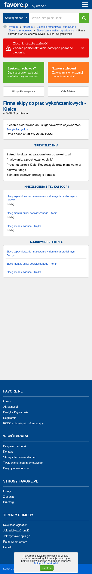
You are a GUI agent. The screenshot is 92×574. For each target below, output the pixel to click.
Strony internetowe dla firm (19, 457)
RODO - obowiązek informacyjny (23, 423)
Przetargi (8, 502)
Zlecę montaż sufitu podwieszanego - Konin (32, 213)
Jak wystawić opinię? (16, 536)
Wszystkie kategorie (22, 91)
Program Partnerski (15, 446)
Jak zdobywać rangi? (16, 530)
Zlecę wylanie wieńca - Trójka (24, 226)
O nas (7, 401)
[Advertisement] (46, 331)
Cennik (7, 547)
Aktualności (10, 406)
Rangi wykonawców (15, 541)
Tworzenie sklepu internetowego (23, 462)
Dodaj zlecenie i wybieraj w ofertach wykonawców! (22, 72)
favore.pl (29, 4)
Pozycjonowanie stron (16, 468)
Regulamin (9, 417)
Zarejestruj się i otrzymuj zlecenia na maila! (67, 72)
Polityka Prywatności (16, 412)
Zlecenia (8, 496)
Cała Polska (67, 91)
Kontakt (8, 451)
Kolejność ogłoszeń (15, 525)
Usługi (7, 491)
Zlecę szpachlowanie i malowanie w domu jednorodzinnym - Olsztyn (42, 198)
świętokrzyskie (17, 129)
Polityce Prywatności (46, 563)
